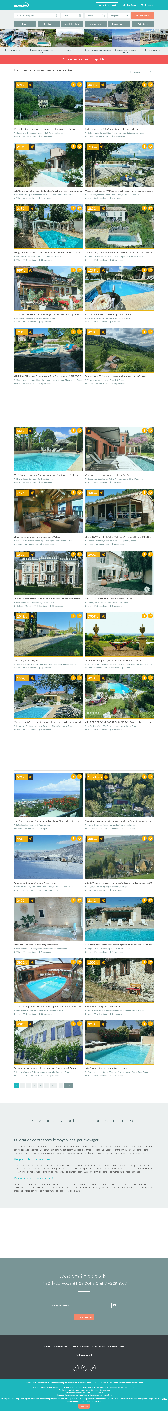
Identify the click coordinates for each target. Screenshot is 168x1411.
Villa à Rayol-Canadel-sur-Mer (15, 51)
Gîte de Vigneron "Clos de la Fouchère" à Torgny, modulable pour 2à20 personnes (123, 883)
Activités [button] (142, 24)
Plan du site (112, 1346)
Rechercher (143, 15)
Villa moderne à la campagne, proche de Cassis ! (107, 475)
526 (54, 1085)
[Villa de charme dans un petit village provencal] (48, 919)
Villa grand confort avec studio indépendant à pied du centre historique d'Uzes (51, 252)
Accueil (47, 1346)
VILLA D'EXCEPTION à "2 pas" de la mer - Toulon (108, 598)
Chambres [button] (48, 24)
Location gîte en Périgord (26, 660)
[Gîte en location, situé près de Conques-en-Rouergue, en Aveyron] (70, 38)
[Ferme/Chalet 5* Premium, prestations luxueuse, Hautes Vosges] (119, 350)
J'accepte (84, 1406)
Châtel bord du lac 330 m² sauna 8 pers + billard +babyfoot (112, 129)
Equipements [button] (118, 24)
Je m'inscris (85, 1316)
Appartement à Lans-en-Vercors (99, 51)
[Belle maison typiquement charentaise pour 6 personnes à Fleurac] (48, 1042)
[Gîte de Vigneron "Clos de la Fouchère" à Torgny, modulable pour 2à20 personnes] (119, 857)
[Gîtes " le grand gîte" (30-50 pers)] (42, 38)
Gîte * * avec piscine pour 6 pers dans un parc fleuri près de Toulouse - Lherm (50, 475)
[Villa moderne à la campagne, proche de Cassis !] (119, 449)
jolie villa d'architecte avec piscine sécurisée (106, 1068)
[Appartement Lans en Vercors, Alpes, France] (98, 38)
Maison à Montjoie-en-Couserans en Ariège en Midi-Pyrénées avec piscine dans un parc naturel (59, 1006)
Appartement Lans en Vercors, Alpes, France (35, 883)
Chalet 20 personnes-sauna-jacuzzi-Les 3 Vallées (37, 536)
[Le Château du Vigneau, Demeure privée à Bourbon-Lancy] (119, 634)
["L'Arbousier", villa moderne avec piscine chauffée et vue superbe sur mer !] (14, 38)
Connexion (149, 5)
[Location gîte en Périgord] (48, 634)
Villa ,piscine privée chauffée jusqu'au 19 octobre (108, 314)
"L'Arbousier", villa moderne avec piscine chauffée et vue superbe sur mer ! (120, 252)
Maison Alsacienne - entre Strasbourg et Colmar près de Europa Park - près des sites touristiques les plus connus (67, 314)
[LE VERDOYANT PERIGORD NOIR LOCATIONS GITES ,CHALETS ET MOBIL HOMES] (119, 511)
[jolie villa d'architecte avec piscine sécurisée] (119, 1042)
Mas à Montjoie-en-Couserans (154, 51)
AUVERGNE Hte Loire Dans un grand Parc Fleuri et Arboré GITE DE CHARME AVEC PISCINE (59, 376)
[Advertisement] (84, 406)
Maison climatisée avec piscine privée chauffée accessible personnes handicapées (53, 722)
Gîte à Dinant (43, 50)
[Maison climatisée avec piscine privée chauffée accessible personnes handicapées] (48, 696)
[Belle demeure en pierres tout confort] (119, 980)
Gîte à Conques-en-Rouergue (71, 50)
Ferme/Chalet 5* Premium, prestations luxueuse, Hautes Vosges (115, 376)
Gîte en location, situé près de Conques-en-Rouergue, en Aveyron (45, 129)
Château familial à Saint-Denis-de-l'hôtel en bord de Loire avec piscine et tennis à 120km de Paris (60, 598)
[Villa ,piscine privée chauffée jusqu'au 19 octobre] (119, 288)
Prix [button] (24, 24)
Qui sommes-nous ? (61, 1346)
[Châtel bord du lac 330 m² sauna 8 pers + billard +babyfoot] (119, 103)
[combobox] (119, 15)
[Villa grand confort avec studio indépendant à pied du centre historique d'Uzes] (48, 226)
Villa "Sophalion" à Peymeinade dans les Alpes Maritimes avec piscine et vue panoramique (56, 190)
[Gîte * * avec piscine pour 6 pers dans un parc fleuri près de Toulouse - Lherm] (48, 449)
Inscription (131, 5)
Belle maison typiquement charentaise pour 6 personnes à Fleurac (45, 1068)
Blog (122, 1346)
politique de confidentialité (76, 1387)
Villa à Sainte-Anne (127, 50)
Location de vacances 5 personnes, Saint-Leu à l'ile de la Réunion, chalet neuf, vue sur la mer (57, 821)
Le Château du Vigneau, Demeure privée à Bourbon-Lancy (113, 660)
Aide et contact (98, 1346)
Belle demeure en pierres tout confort (103, 1006)
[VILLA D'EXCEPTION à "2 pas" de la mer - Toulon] (119, 573)
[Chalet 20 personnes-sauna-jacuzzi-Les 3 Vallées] (48, 511)
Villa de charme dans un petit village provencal (36, 944)
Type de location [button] (71, 24)
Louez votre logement (107, 5)
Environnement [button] (95, 24)
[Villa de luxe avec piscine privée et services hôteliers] (126, 38)
